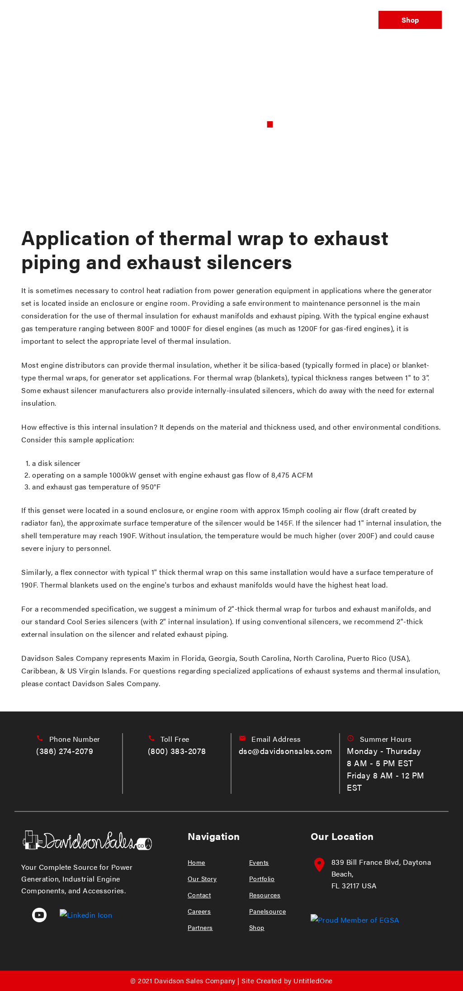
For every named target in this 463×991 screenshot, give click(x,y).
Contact (199, 894)
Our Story (202, 878)
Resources (265, 894)
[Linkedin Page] (81, 914)
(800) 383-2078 (177, 750)
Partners (200, 927)
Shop (410, 19)
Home (196, 862)
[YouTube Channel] (35, 914)
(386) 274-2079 (64, 750)
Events (190, 20)
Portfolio (234, 20)
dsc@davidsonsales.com (285, 750)
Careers (199, 910)
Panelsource (341, 20)
